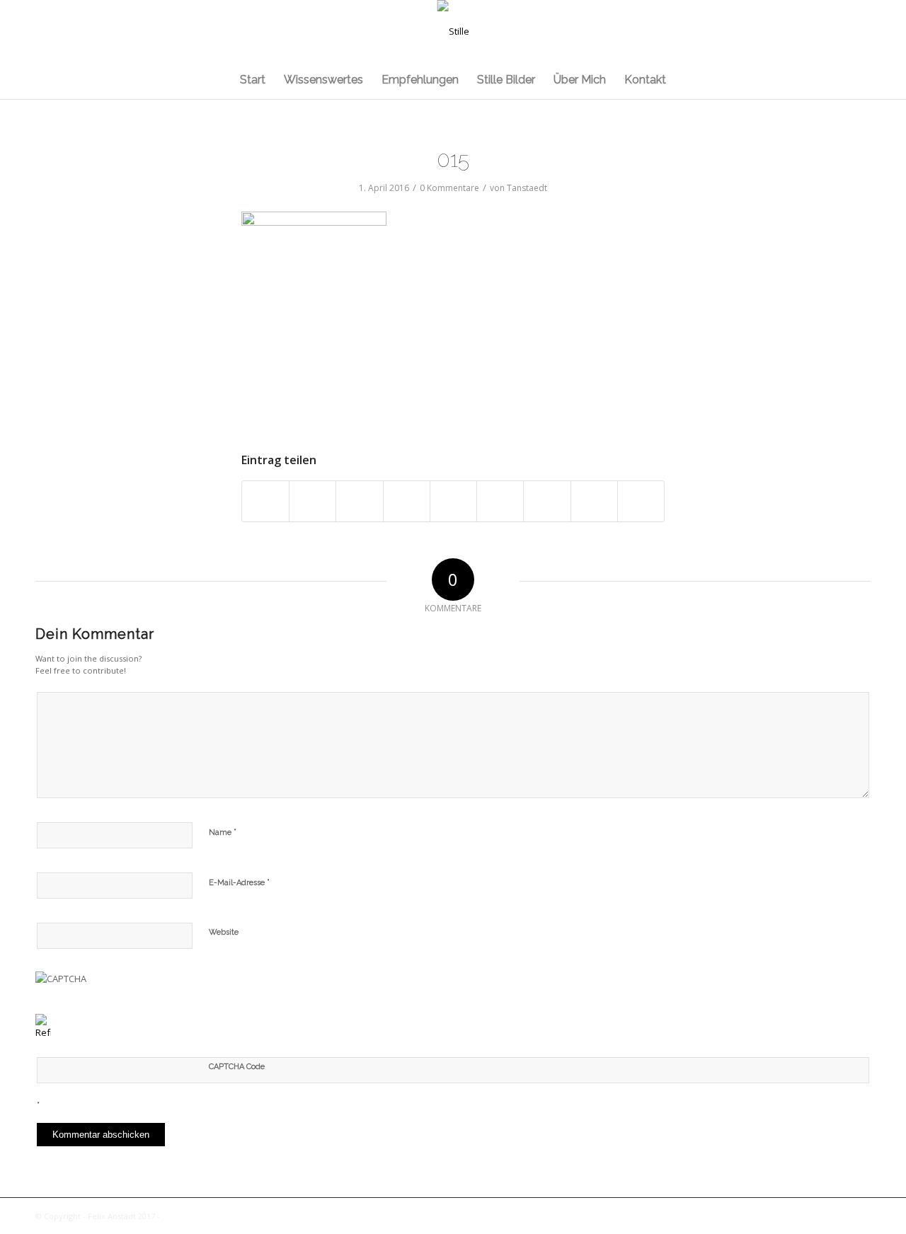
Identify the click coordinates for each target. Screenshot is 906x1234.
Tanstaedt (527, 188)
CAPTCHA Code (237, 1066)
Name (222, 831)
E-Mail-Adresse (239, 882)
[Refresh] (43, 1032)
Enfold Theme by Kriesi (206, 1216)
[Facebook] (860, 31)
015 (453, 159)
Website (224, 932)
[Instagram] (838, 31)
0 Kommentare (449, 188)
